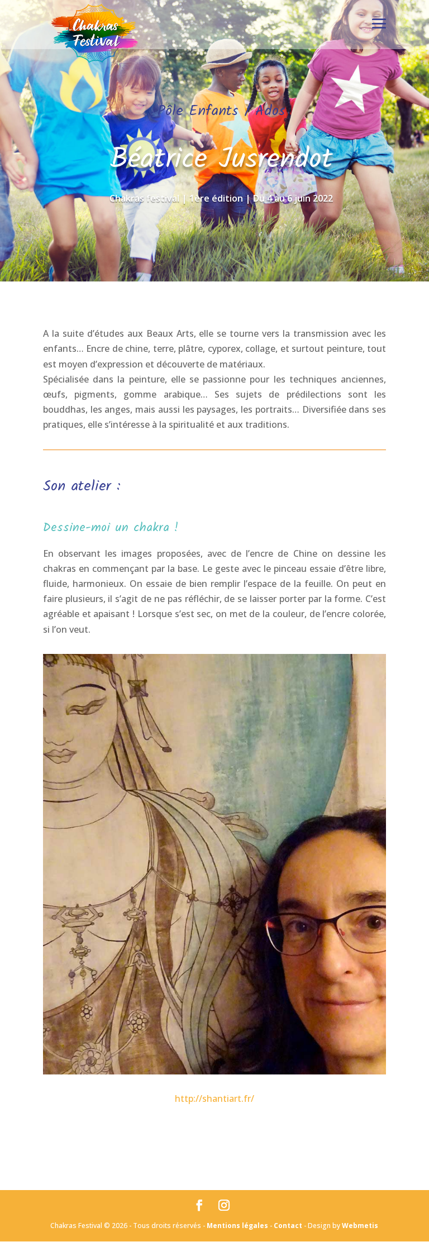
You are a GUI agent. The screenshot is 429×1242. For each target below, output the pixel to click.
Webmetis (360, 1225)
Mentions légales (237, 1225)
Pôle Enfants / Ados (221, 111)
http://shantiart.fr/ (214, 1098)
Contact (288, 1225)
